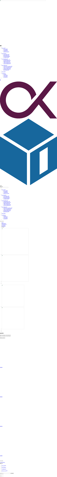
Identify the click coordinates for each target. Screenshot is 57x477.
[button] (28, 45)
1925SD (1, 396)
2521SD (1, 367)
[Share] (1, 474)
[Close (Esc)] (0, 474)
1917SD (1, 426)
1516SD (1, 455)
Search (1, 185)
